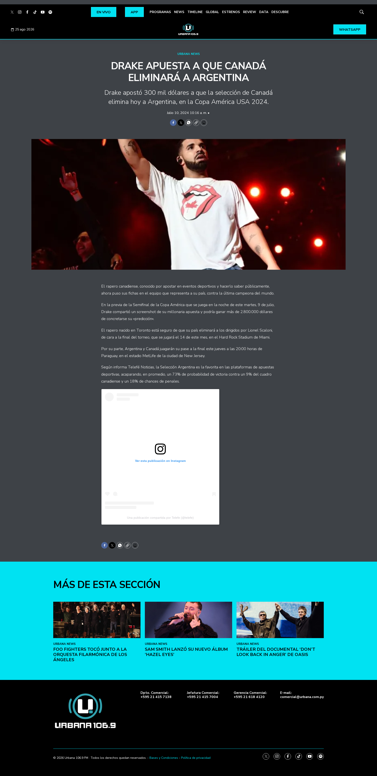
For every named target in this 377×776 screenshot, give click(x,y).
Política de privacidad (196, 758)
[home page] (188, 29)
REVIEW (249, 12)
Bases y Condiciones (163, 758)
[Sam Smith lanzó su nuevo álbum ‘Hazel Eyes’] (188, 620)
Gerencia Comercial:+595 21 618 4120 (250, 695)
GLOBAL (212, 12)
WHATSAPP (349, 29)
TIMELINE (195, 12)
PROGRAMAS (160, 12)
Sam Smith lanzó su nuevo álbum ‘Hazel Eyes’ (186, 651)
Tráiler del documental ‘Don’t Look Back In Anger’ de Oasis (275, 651)
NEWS (179, 12)
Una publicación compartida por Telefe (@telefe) (160, 517)
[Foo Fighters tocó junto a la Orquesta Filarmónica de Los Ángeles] (97, 620)
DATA (263, 12)
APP (134, 12)
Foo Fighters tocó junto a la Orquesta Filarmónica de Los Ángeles (90, 654)
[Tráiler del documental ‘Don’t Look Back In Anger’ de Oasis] (280, 620)
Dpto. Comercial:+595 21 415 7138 (156, 695)
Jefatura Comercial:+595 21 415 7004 (203, 695)
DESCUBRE (280, 12)
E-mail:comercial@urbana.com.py (302, 695)
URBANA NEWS (188, 54)
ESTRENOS (231, 12)
